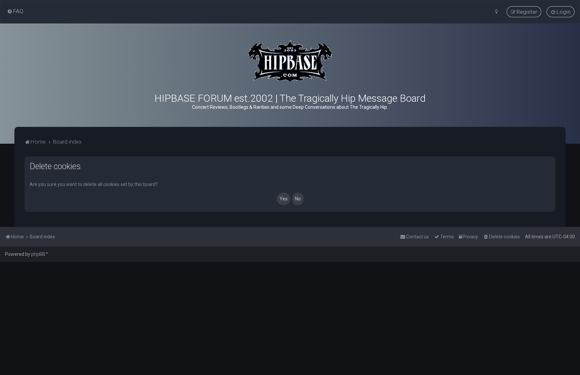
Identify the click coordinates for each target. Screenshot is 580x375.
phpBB (38, 254)
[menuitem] (15, 11)
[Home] (290, 61)
